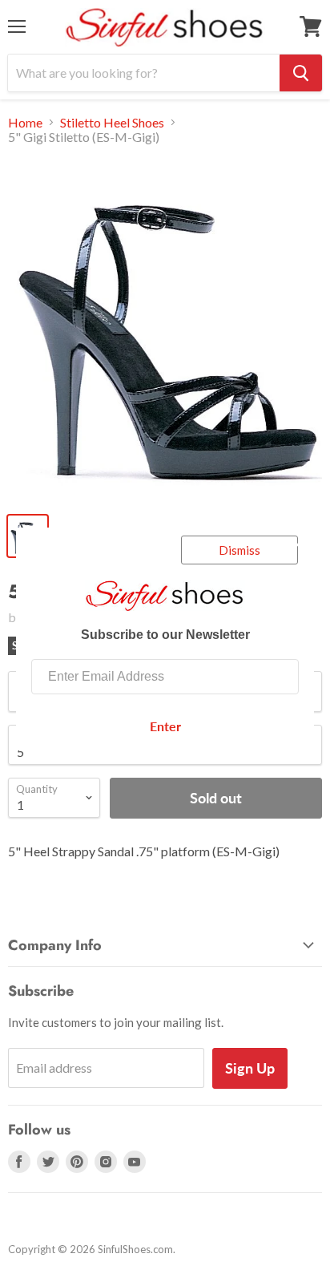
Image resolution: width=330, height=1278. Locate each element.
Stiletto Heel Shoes (112, 122)
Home (25, 122)
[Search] (301, 73)
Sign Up (250, 1068)
